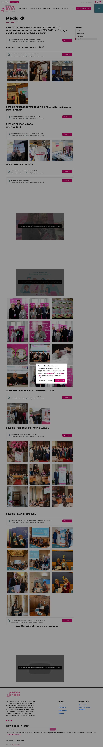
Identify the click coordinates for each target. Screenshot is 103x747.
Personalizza (42, 380)
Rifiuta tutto (51, 380)
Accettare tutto (60, 380)
